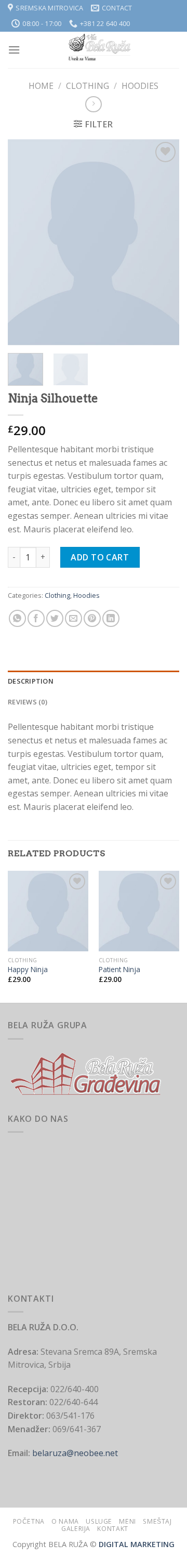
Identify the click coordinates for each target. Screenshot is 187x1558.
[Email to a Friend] (73, 618)
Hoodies (140, 85)
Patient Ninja (119, 969)
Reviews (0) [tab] (27, 701)
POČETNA (29, 1521)
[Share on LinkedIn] (110, 618)
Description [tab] (31, 681)
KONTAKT (112, 1528)
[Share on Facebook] (36, 618)
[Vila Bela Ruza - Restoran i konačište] (99, 50)
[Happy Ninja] (48, 911)
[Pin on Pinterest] (92, 618)
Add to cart (100, 557)
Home (41, 85)
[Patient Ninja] (139, 911)
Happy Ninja (28, 969)
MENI (127, 1521)
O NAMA (65, 1521)
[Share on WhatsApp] (17, 618)
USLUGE (99, 1521)
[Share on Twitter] (54, 618)
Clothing (87, 85)
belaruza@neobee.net (74, 1453)
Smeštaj (157, 1521)
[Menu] (14, 49)
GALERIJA (75, 1528)
